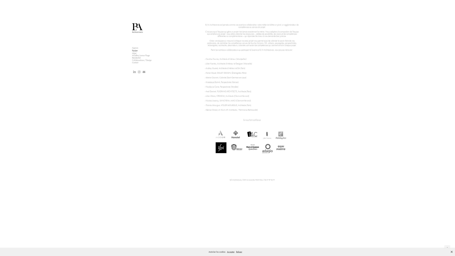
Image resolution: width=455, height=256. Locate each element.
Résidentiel (136, 58)
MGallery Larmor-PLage (141, 55)
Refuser (239, 252)
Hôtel (134, 53)
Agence (135, 48)
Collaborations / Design (142, 60)
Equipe (135, 50)
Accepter (230, 252)
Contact (135, 62)
